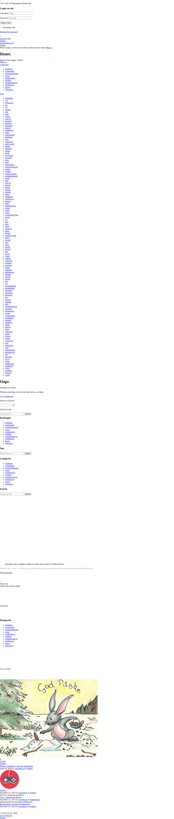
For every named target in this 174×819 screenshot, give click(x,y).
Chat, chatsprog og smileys (11, 797)
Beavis (8, 128)
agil (6, 112)
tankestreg (9, 345)
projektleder (10, 288)
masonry (8, 229)
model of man (10, 236)
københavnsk (10, 206)
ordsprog (8, 261)
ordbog (8, 258)
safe (6, 304)
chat (6, 139)
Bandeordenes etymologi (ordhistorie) (15, 804)
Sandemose (9, 311)
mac (6, 222)
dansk (7, 146)
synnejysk (9, 341)
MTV (7, 238)
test (6, 355)
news (7, 245)
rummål (8, 302)
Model (7, 233)
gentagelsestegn (11, 176)
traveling (8, 357)
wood (7, 375)
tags (6, 343)
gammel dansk (11, 174)
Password (4, 18)
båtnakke (8, 126)
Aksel (7, 116)
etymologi (9, 155)
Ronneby (8, 295)
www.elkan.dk (6, 815)
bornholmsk (10, 135)
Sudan (7, 339)
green (7, 178)
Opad (7, 256)
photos (7, 279)
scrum (7, 313)
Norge (7, 247)
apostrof (8, 121)
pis (6, 284)
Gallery (8, 171)
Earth (7, 153)
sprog (7, 334)
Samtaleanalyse (11, 83)
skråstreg (8, 322)
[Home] (3, 41)
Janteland (9, 197)
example (8, 158)
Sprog (7, 87)
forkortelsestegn (11, 167)
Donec (7, 151)
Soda (7, 329)
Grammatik (9, 71)
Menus (49, 48)
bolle (7, 132)
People (8, 277)
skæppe (8, 320)
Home (2, 60)
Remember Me (9, 27)
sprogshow (19, 768)
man (7, 224)
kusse (7, 210)
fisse (7, 160)
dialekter (8, 149)
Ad (6, 100)
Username (4, 13)
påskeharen (9, 272)
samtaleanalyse (11, 306)
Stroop (7, 336)
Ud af (7, 359)
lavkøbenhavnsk (11, 215)
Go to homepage (6, 396)
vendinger (9, 366)
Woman (8, 373)
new (7, 242)
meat (7, 231)
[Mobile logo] (3, 818)
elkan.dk (8, 573)
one (6, 252)
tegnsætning (10, 350)
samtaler (8, 309)
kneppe (8, 201)
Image (7, 187)
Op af (7, 254)
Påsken (8, 274)
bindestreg (9, 130)
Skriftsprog (9, 85)
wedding (8, 371)
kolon (7, 208)
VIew (7, 368)
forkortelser (9, 165)
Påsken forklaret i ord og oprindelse (16, 766)
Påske (7, 268)
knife (7, 203)
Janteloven (9, 199)
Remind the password (8, 32)
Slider (7, 325)
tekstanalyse (10, 352)
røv (6, 297)
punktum (8, 290)
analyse (8, 119)
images (8, 190)
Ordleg (3, 790)
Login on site (5, 23)
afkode (8, 110)
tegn (7, 348)
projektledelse (10, 286)
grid (6, 181)
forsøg (7, 169)
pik (6, 281)
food (7, 162)
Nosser (8, 249)
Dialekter (8, 69)
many (7, 226)
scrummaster (10, 316)
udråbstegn (9, 364)
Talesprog (9, 90)
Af (6, 107)
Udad (7, 361)
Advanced (9, 103)
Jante (7, 194)
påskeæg (8, 270)
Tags (2, 94)
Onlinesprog (10, 78)
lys (6, 219)
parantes (8, 263)
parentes (8, 265)
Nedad (7, 240)
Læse (7, 76)
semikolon (9, 318)
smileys (8, 327)
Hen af (8, 183)
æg (6, 105)
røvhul (7, 300)
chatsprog (9, 142)
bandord (8, 123)
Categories (4, 65)
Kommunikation (11, 73)
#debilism (9, 98)
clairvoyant (9, 144)
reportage (9, 293)
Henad (7, 185)
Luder (7, 217)
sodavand (9, 332)
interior (8, 192)
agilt (7, 114)
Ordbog (8, 80)
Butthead (8, 137)
